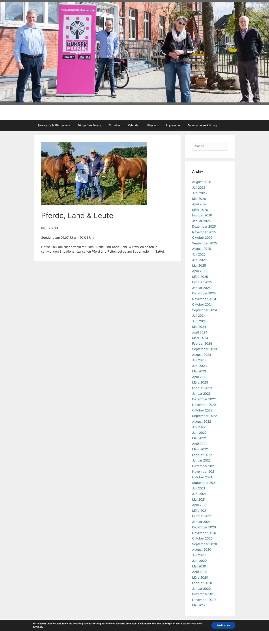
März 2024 (200, 338)
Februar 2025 (202, 282)
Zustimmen (223, 625)
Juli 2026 (199, 187)
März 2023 (200, 382)
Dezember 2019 (204, 594)
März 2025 (200, 277)
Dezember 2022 (204, 399)
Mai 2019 (199, 605)
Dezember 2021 (203, 466)
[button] (6, 52)
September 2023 (204, 349)
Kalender (134, 125)
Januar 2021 (201, 522)
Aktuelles (115, 125)
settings (37, 627)
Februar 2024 (202, 343)
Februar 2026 (202, 215)
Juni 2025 (199, 260)
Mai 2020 (199, 566)
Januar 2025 (201, 288)
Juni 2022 (199, 432)
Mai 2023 (199, 371)
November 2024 (204, 299)
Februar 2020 (202, 583)
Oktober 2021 (202, 477)
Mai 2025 (199, 265)
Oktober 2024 (202, 304)
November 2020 (204, 533)
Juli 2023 (199, 360)
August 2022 (201, 421)
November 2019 (204, 600)
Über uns (153, 125)
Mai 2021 (199, 499)
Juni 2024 (199, 321)
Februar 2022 (202, 455)
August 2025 (201, 249)
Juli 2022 (199, 427)
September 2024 (204, 310)
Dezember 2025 (204, 226)
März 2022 (200, 449)
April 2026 (199, 204)
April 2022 (199, 444)
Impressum (173, 125)
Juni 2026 (199, 193)
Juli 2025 (199, 254)
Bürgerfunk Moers (89, 125)
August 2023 (201, 355)
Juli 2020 (199, 555)
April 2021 (199, 505)
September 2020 (204, 544)
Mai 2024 (199, 327)
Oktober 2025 (202, 237)
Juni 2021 (199, 494)
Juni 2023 (199, 366)
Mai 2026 (199, 199)
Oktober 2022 (202, 410)
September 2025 (204, 243)
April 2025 (199, 271)
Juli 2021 (198, 488)
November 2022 (204, 405)
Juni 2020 (199, 561)
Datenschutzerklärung (202, 125)
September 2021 (204, 483)
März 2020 (200, 577)
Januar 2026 (201, 221)
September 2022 (204, 416)
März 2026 (200, 210)
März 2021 (200, 510)
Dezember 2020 (204, 527)
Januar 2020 (201, 588)
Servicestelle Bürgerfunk (54, 125)
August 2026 (201, 182)
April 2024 (199, 332)
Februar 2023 (202, 388)
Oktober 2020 (202, 538)
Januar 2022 (201, 460)
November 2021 (204, 471)
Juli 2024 (199, 315)
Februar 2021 (202, 516)
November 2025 (204, 232)
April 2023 (199, 377)
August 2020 (201, 549)
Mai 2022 (199, 438)
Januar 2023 (201, 393)
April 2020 (199, 572)
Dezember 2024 (204, 293)
